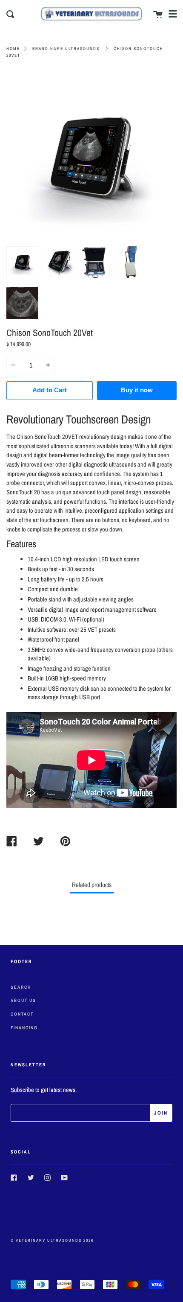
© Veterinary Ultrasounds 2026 (52, 1240)
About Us (23, 1000)
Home (13, 48)
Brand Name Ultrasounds (66, 48)
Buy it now (137, 390)
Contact (22, 1014)
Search (21, 987)
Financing (24, 1028)
